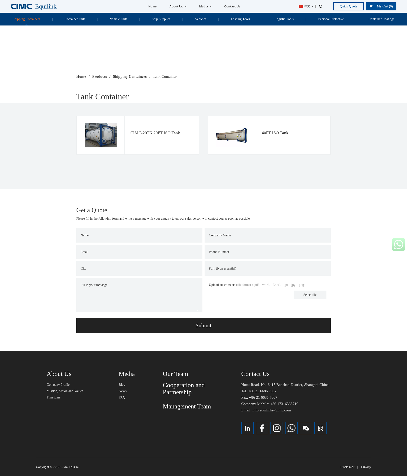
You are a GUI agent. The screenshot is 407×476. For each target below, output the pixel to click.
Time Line (53, 397)
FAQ (122, 397)
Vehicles (200, 19)
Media (204, 6)
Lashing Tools (240, 19)
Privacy (366, 467)
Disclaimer (347, 467)
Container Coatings (381, 19)
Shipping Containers (26, 19)
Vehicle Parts (118, 19)
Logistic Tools (284, 19)
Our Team (175, 373)
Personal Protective (331, 19)
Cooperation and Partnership (184, 388)
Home (152, 6)
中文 (307, 6)
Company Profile (58, 384)
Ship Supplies (161, 19)
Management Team (187, 406)
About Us (176, 6)
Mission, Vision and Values (65, 391)
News (123, 391)
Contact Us (232, 6)
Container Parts (75, 19)
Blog (122, 384)
